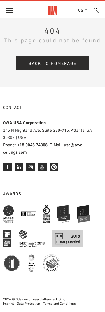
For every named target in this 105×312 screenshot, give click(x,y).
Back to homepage (52, 63)
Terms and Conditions (59, 303)
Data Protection (28, 303)
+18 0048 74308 (32, 144)
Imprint (8, 303)
